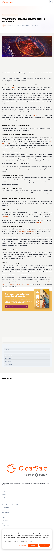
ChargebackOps (5, 507)
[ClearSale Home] (7, 2)
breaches (39, 222)
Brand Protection (5, 510)
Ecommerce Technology (13, 10)
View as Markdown (8, 352)
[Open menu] (51, 4)
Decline (44, 545)
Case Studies (5, 520)
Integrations (4, 494)
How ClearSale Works (6, 491)
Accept (33, 545)
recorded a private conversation (27, 231)
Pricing (3, 497)
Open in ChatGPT (8, 355)
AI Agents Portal (5, 512)
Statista (12, 87)
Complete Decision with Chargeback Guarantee (12, 504)
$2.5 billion (34, 115)
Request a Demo (40, 324)
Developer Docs (5, 525)
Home (3, 10)
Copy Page (6, 349)
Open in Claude (7, 358)
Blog (7, 10)
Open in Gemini (7, 361)
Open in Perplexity (8, 364)
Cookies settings (22, 545)
